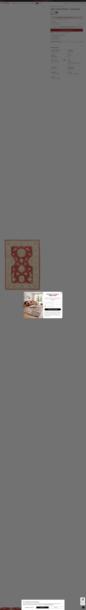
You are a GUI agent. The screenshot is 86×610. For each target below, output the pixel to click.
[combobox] (46, 306)
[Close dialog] (61, 293)
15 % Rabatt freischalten (53, 309)
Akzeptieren (42, 607)
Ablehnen (55, 607)
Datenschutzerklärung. (49, 604)
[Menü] (84, 598)
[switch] (83, 604)
